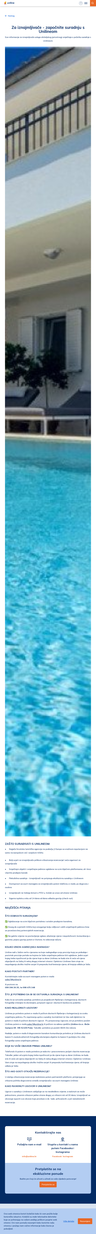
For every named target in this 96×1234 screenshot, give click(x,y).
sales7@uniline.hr (13, 979)
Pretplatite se (48, 1184)
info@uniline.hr (29, 1156)
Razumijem (85, 1221)
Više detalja (68, 1221)
